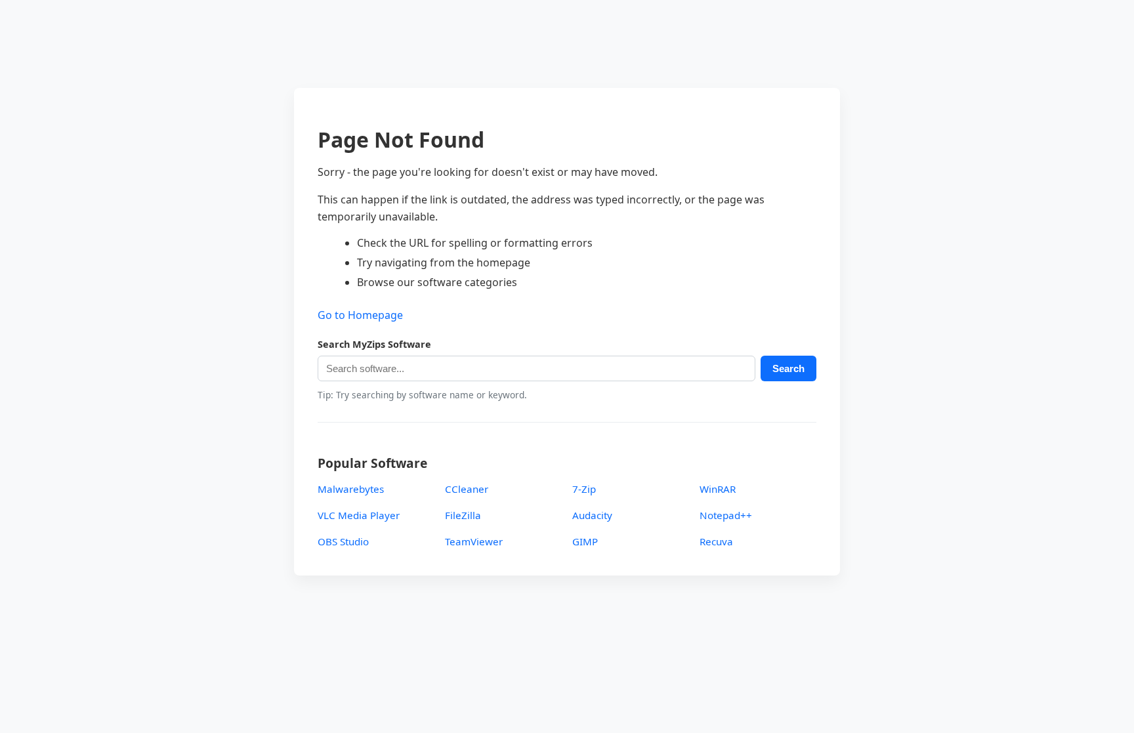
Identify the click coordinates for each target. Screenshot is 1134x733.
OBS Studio (343, 541)
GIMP (585, 541)
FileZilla (463, 515)
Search (788, 368)
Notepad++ (726, 515)
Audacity (592, 515)
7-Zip (584, 488)
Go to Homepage (360, 315)
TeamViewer (474, 541)
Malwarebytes (351, 488)
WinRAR (718, 488)
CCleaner (466, 488)
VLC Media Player (359, 515)
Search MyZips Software (374, 344)
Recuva (716, 541)
